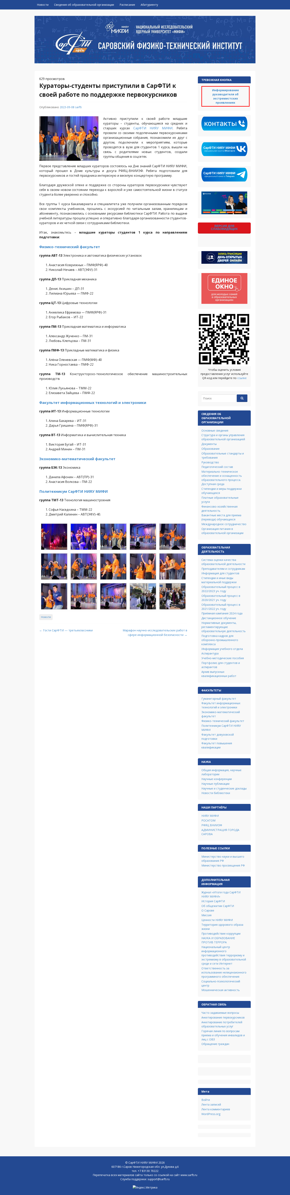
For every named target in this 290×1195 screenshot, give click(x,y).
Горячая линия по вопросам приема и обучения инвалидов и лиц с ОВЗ (223, 1035)
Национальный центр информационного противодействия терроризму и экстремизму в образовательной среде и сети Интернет (223, 955)
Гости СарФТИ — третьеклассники (66, 630)
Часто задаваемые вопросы (220, 1013)
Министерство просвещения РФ (223, 865)
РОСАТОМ (208, 820)
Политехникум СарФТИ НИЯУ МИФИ (73, 491)
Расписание (127, 5)
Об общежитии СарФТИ (217, 906)
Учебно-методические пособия (222, 658)
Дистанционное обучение (218, 618)
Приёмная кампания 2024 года (221, 613)
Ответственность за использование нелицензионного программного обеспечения (223, 972)
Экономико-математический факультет (77, 458)
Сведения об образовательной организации (84, 5)
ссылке (242, 378)
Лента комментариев (215, 1109)
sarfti (78, 107)
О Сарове (207, 910)
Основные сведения (214, 430)
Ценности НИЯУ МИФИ (217, 920)
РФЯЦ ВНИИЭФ (211, 825)
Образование (210, 449)
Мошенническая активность (220, 990)
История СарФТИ (213, 901)
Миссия (206, 915)
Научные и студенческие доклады (224, 788)
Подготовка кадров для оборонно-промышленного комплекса (219, 640)
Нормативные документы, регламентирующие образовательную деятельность (223, 627)
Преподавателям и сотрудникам (223, 569)
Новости (43, 5)
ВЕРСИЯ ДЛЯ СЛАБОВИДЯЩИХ (224, 227)
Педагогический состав (217, 467)
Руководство (210, 462)
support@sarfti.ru (159, 1179)
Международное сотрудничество (223, 524)
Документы (209, 444)
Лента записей (211, 1104)
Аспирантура (210, 653)
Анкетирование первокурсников (223, 1017)
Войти (205, 1100)
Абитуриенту (149, 5)
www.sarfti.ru (189, 1175)
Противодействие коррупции (220, 933)
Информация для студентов (220, 573)
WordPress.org (210, 1114)
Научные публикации (215, 784)
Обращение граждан (215, 1044)
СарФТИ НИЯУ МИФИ (153, 128)
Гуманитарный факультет (218, 698)
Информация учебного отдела (222, 649)
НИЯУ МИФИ (210, 816)
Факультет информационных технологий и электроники (92, 402)
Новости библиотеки (215, 793)
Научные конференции (216, 779)
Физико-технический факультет (69, 246)
